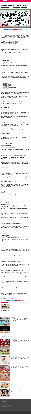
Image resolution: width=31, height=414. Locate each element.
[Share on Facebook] (6, 29)
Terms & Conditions (13, 412)
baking (6, 298)
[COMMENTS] (24, 29)
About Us (2, 412)
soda (12, 298)
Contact (5, 412)
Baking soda (9, 298)
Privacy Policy (8, 412)
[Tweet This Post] (10, 29)
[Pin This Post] (15, 29)
